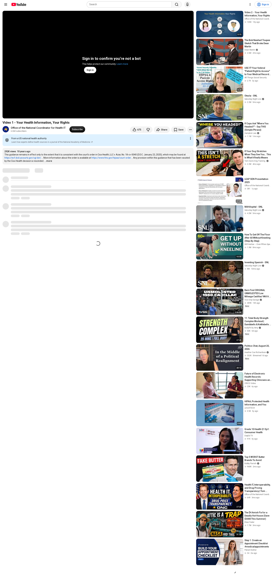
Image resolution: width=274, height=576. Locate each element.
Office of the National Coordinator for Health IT (38, 127)
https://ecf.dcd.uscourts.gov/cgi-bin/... (23, 157)
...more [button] (48, 161)
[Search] (177, 4)
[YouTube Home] (18, 4)
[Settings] (250, 4)
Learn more (122, 64)
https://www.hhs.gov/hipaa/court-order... (111, 157)
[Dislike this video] (148, 130)
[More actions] (190, 130)
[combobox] (130, 4)
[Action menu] (190, 138)
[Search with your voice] (187, 4)
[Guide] (6, 4)
